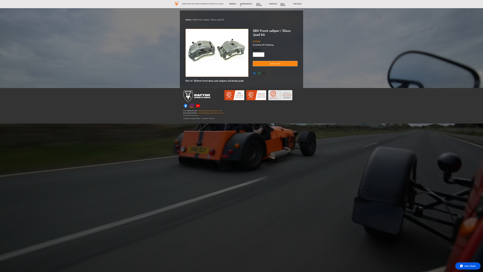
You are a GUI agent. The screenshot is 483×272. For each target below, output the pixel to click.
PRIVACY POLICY (208, 118)
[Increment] (262, 54)
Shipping (270, 45)
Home (188, 20)
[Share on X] (264, 73)
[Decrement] (254, 54)
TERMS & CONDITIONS (191, 118)
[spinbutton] (258, 54)
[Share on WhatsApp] (259, 73)
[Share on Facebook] (254, 73)
